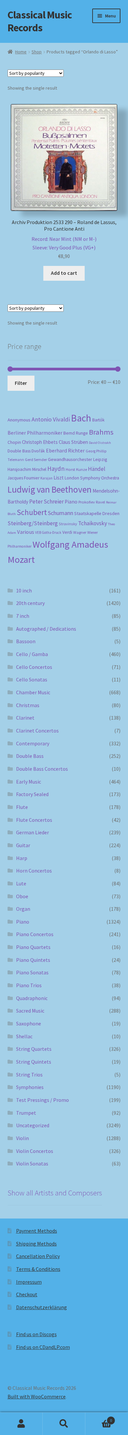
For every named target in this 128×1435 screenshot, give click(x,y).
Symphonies (30, 1087)
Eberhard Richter (65, 450)
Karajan (46, 478)
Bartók (98, 420)
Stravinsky (68, 523)
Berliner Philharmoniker (35, 433)
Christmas (27, 705)
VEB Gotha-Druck (48, 532)
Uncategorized (32, 1125)
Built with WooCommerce (37, 1396)
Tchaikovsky (92, 523)
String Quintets (33, 1061)
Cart (98, 1418)
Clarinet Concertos (37, 730)
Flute (22, 807)
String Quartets (34, 1049)
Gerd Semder (36, 459)
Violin (22, 1138)
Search (64, 1424)
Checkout (26, 1294)
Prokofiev (86, 501)
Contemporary (32, 743)
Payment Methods (36, 1230)
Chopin (14, 442)
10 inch (24, 590)
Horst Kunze (76, 469)
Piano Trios (29, 985)
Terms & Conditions (38, 1269)
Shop (37, 52)
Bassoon (25, 641)
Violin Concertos (34, 1151)
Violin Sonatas (32, 1163)
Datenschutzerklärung (41, 1307)
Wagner (79, 532)
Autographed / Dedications (46, 628)
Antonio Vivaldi (51, 419)
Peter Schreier (46, 501)
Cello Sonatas (31, 679)
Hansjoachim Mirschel (27, 469)
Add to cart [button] (64, 273)
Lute (21, 883)
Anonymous (19, 420)
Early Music (28, 781)
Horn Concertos (34, 870)
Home (21, 52)
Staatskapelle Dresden (96, 513)
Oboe (22, 896)
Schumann (60, 513)
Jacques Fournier (23, 478)
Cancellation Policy (38, 1256)
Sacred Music (30, 1010)
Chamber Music (33, 692)
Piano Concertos (34, 934)
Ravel (100, 502)
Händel (96, 469)
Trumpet (26, 1112)
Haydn (56, 469)
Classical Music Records (40, 21)
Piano (71, 502)
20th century (30, 603)
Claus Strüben (73, 442)
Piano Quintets (33, 960)
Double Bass (19, 451)
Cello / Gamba (32, 654)
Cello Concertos (34, 667)
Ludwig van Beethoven (50, 489)
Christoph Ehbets (40, 442)
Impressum (29, 1281)
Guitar (23, 845)
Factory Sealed (32, 794)
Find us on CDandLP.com (43, 1347)
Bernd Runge (75, 433)
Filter (21, 383)
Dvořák (38, 451)
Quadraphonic (32, 998)
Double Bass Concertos (42, 768)
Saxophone (28, 1023)
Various (25, 532)
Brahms (101, 432)
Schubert (32, 512)
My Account (21, 1424)
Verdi (67, 532)
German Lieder (32, 832)
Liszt (58, 477)
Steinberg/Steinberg (33, 523)
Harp (21, 858)
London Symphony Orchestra (92, 478)
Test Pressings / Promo (42, 1100)
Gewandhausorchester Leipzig (77, 459)
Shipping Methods (36, 1243)
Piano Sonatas (32, 972)
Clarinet (25, 717)
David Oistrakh (100, 443)
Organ (23, 908)
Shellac (24, 1036)
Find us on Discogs (36, 1334)
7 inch (22, 616)
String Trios (29, 1074)
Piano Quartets (33, 947)
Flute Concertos (34, 820)
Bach (81, 418)
